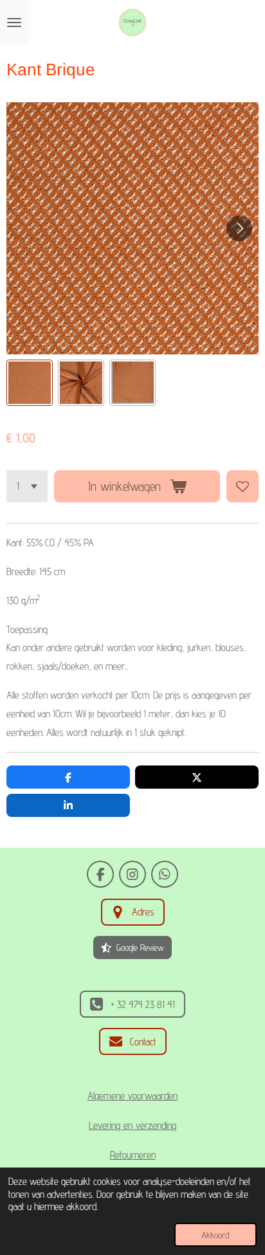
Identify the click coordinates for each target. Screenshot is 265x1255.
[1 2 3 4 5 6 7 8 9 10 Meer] (27, 486)
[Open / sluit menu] (14, 22)
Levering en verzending (132, 1125)
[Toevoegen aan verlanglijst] (242, 486)
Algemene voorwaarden (132, 1095)
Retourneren (133, 1154)
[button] (29, 383)
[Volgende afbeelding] (239, 228)
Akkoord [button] (215, 1234)
